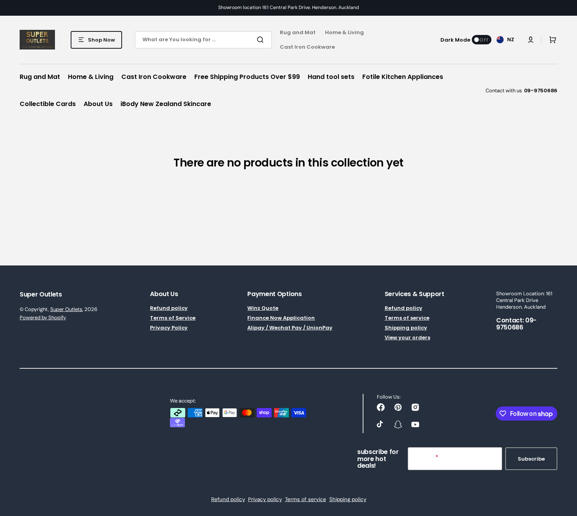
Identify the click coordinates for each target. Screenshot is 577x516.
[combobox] (203, 40)
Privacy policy (265, 499)
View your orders (407, 337)
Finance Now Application (281, 318)
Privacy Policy (169, 327)
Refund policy (169, 308)
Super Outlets (66, 309)
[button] (530, 39)
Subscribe (531, 459)
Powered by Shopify (43, 317)
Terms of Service (172, 318)
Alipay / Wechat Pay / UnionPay (289, 327)
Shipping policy (406, 327)
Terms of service (407, 318)
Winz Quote (262, 308)
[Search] (262, 39)
